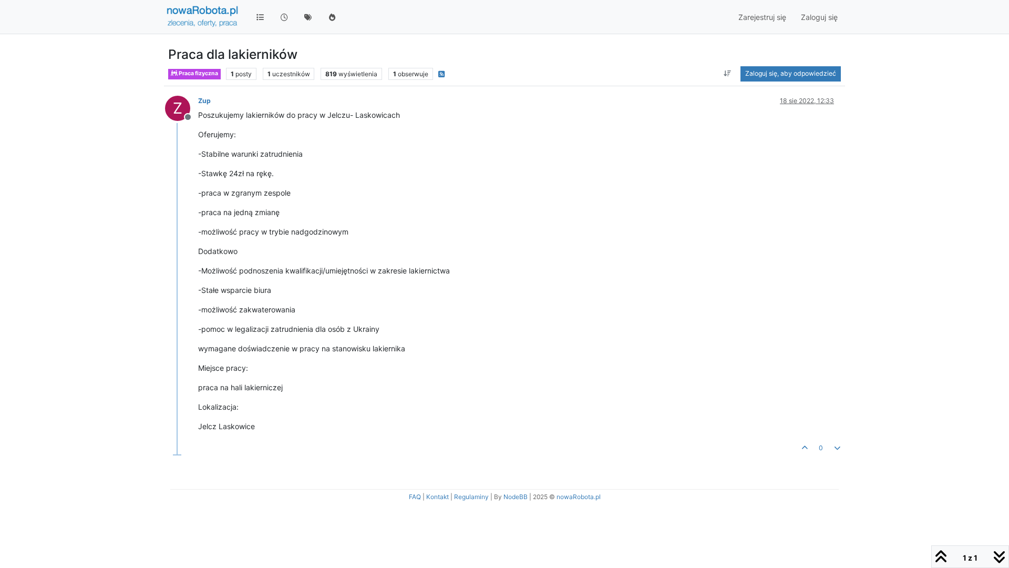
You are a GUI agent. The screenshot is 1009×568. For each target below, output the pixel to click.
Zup (204, 101)
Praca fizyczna (198, 73)
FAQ (415, 497)
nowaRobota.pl (579, 497)
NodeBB (515, 497)
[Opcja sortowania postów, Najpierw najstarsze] (727, 73)
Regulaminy (471, 497)
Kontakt (437, 497)
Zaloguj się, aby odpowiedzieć (790, 73)
